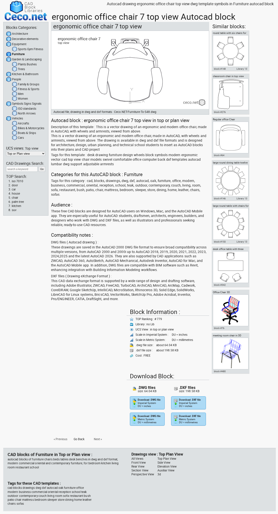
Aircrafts (23, 123)
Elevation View (167, 466)
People (16, 79)
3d (159, 474)
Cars (21, 138)
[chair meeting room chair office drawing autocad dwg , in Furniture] (230, 353)
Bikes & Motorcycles (31, 128)
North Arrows (27, 113)
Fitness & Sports (28, 89)
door (15, 185)
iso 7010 (17, 181)
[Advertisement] (87, 337)
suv (14, 210)
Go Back (79, 439)
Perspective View (142, 474)
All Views (137, 459)
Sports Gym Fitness (30, 49)
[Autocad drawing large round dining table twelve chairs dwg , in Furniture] (230, 181)
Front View (138, 462)
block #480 (220, 371)
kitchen (16, 206)
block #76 (219, 328)
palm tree (18, 202)
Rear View (137, 466)
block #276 (220, 112)
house (16, 193)
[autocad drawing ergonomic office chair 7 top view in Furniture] (130, 70)
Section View (139, 470)
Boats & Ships (27, 133)
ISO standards (27, 109)
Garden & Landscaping (27, 59)
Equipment (19, 44)
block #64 (219, 155)
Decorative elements (25, 39)
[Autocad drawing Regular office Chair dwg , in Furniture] (230, 137)
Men (21, 94)
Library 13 (242, 68)
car (14, 189)
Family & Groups (28, 84)
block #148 (220, 68)
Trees (21, 69)
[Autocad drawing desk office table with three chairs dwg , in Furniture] (230, 267)
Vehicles (17, 118)
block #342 (220, 284)
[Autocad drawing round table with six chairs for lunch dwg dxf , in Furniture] (230, 51)
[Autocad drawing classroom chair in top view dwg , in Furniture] (230, 94)
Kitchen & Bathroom (25, 74)
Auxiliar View (165, 470)
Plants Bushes (27, 64)
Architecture (20, 34)
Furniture (18, 54)
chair (15, 198)
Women (23, 99)
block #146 (220, 198)
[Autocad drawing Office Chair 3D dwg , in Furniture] (230, 310)
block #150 (220, 241)
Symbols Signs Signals (26, 104)
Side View (163, 462)
